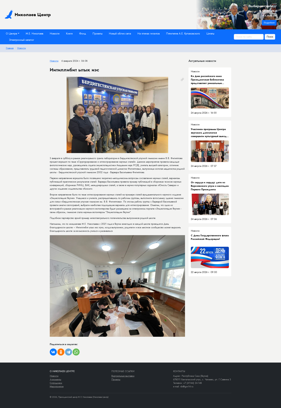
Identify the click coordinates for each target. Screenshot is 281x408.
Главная (10, 48)
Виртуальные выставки (122, 376)
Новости (55, 33)
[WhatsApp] (76, 352)
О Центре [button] (11, 33)
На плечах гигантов (148, 33)
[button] (182, 79)
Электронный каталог (21, 40)
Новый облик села (120, 33)
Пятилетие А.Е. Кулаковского (183, 33)
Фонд (82, 33)
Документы (55, 379)
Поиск (270, 36)
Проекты (97, 33)
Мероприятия (57, 386)
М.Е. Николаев (34, 33)
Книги (69, 33)
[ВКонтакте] (53, 352)
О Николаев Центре (62, 371)
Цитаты (210, 33)
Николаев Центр (33, 14)
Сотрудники (56, 383)
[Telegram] (68, 352)
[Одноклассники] (60, 352)
